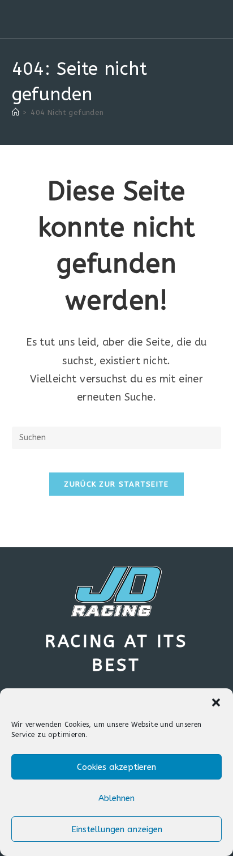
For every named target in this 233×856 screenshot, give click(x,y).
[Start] (15, 112)
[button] (216, 702)
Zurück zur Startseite (116, 484)
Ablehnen (116, 798)
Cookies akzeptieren (116, 767)
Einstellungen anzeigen (116, 829)
